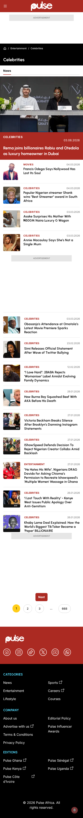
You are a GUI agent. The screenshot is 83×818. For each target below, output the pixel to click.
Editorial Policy (59, 718)
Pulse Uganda (58, 769)
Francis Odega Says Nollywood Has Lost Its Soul (49, 171)
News (7, 70)
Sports (53, 683)
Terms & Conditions (18, 734)
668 (64, 608)
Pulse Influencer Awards (60, 728)
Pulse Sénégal (58, 760)
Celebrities (13, 137)
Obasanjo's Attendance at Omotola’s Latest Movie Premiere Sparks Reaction (51, 328)
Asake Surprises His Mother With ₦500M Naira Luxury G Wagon (47, 218)
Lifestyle (9, 699)
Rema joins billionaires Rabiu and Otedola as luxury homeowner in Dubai (41, 151)
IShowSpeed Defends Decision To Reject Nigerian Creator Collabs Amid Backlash (51, 449)
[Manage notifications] (74, 810)
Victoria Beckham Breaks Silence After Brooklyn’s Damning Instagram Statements (50, 424)
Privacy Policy (14, 743)
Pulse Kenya (12, 769)
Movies (28, 164)
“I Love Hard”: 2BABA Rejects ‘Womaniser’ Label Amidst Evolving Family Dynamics (50, 376)
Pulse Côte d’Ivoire (11, 779)
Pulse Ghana (12, 760)
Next (41, 597)
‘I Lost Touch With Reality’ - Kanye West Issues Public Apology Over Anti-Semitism (48, 502)
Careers (54, 691)
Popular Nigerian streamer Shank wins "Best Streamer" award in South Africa (50, 197)
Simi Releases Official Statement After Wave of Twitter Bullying (48, 350)
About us (10, 718)
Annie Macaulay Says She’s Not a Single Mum (48, 242)
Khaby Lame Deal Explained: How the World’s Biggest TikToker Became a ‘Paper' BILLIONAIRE (52, 527)
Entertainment (18, 48)
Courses (54, 699)
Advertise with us (16, 726)
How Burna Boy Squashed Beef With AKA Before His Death (50, 399)
